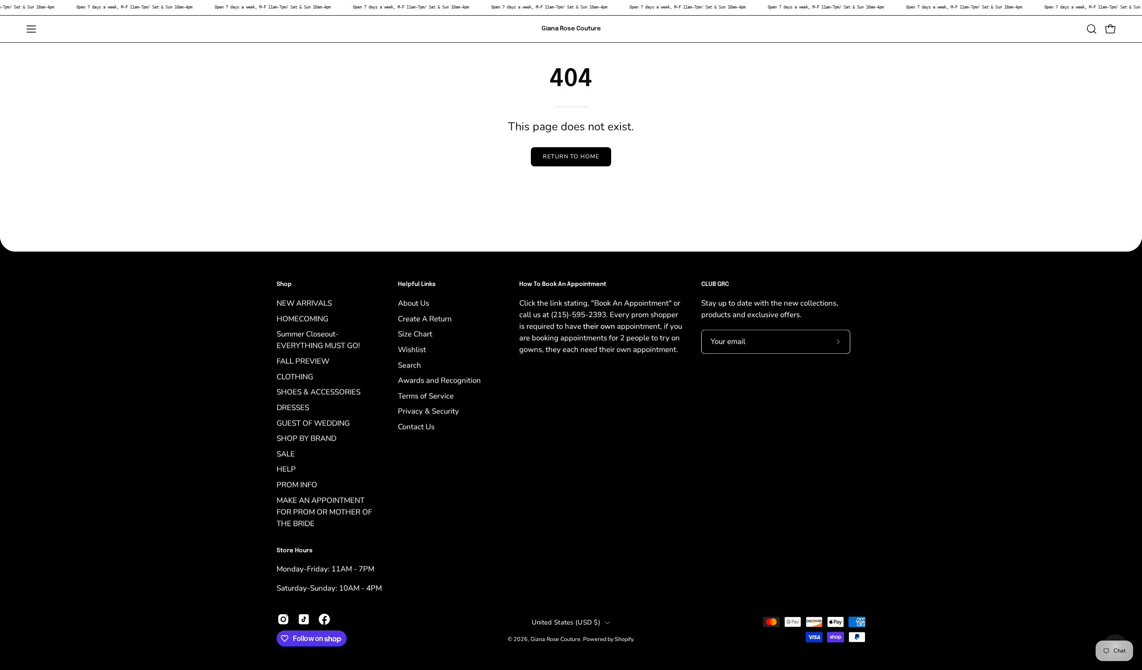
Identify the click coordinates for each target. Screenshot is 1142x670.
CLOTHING (295, 377)
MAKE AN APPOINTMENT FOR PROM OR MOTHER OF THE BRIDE (324, 512)
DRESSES (293, 407)
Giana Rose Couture (571, 28)
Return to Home (571, 157)
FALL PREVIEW (303, 361)
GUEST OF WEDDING (313, 423)
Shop (284, 284)
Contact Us (416, 427)
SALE (286, 454)
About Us (413, 303)
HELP (286, 469)
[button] (1091, 29)
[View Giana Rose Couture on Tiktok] (303, 619)
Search (409, 365)
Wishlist (412, 349)
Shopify (624, 639)
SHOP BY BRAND (306, 438)
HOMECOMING (302, 318)
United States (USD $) (566, 622)
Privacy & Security (428, 411)
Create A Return (425, 318)
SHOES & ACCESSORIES (318, 392)
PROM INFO (297, 485)
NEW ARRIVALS (304, 303)
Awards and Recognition (439, 380)
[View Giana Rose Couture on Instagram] (283, 619)
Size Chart (415, 334)
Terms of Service (426, 396)
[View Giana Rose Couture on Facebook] (324, 619)
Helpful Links (416, 284)
